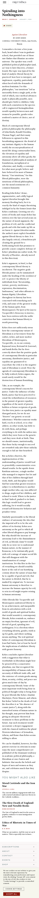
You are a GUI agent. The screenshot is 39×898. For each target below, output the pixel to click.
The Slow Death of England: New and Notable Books (18, 804)
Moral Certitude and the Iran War (18, 785)
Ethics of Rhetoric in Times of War (19, 824)
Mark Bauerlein (8, 809)
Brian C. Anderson (9, 19)
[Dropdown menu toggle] (19, 847)
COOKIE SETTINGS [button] (14, 889)
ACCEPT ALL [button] (11, 894)
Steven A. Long (8, 789)
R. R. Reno (6, 828)
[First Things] (20, 2)
